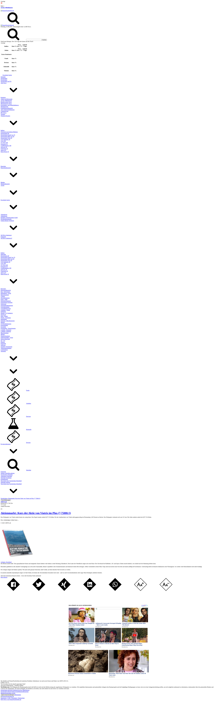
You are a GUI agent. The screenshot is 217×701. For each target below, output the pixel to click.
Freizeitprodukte (5, 307)
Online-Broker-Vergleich (7, 220)
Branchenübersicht (6, 168)
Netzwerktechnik (5, 339)
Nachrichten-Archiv (10, 693)
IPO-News (3, 112)
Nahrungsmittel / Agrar (7, 337)
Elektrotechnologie (6, 301)
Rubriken (3, 97)
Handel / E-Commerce (7, 313)
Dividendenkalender (6, 219)
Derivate (28, 416)
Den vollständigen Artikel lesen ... (10, 520)
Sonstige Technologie (6, 346)
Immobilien (4, 319)
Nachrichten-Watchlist (7, 474)
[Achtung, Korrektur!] (17, 560)
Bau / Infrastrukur (5, 292)
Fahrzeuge (3, 304)
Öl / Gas (3, 340)
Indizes (2, 130)
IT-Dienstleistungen (6, 324)
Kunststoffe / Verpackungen (8, 328)
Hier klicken (4, 577)
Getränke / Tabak (5, 310)
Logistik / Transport (6, 330)
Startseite (3, 77)
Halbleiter (3, 311)
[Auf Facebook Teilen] (13, 590)
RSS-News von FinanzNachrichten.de (11, 699)
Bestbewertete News (6, 102)
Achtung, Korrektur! (6, 562)
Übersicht (3, 236)
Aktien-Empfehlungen (17, 691)
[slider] (3, 507)
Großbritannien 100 (6, 145)
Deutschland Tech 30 (6, 138)
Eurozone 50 (4, 144)
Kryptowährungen (6, 444)
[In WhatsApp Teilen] (115, 590)
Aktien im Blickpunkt (6, 99)
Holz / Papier (4, 316)
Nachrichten (4, 78)
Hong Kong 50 (5, 151)
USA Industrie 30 (5, 139)
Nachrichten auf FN (6, 81)
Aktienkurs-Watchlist (6, 476)
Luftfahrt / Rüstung (6, 331)
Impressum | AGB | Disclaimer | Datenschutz (13, 698)
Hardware (3, 314)
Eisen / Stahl (4, 299)
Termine (3, 114)
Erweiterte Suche (7, 75)
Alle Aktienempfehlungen (7, 109)
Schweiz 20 (4, 147)
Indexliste (3, 254)
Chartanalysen (4, 111)
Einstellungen (4, 479)
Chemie (3, 296)
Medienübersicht (5, 184)
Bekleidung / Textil (6, 293)
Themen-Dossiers (5, 116)
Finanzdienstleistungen (7, 305)
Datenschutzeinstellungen (7, 694)
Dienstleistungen (5, 298)
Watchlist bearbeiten (6, 478)
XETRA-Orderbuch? (6, 238)
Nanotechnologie (5, 336)
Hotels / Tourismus (6, 317)
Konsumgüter (4, 325)
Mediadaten (18, 694)
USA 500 (3, 141)
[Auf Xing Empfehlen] (64, 590)
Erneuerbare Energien (6, 302)
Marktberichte (4, 106)
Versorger (3, 351)
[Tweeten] (39, 590)
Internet (3, 322)
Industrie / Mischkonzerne (8, 320)
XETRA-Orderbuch (6, 235)
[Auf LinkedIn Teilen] (89, 590)
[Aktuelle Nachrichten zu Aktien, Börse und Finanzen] (7, 10)
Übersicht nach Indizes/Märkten (9, 132)
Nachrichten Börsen (6, 691)
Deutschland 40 (5, 133)
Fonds (27, 390)
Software (3, 345)
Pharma (3, 342)
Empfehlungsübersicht (7, 108)
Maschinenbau (4, 333)
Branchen (3, 166)
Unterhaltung (4, 349)
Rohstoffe (3, 343)
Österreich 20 (4, 148)
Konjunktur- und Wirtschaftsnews (10, 105)
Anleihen (28, 403)
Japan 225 (3, 150)
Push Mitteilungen (5, 500)
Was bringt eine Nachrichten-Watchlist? (11, 481)
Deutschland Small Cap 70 (8, 135)
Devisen (28, 442)
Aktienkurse (4, 214)
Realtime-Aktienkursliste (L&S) (9, 217)
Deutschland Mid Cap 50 (7, 136)
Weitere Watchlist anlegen (7, 473)
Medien (3, 182)
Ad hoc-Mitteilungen (7, 7)
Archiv (2, 185)
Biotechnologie (5, 295)
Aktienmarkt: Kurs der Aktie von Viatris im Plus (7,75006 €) (36, 513)
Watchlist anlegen (5, 482)
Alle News (3, 83)
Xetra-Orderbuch (13, 690)
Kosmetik (3, 327)
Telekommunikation (6, 348)
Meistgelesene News (6, 103)
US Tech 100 (4, 142)
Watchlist (28, 470)
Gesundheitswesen (6, 308)
